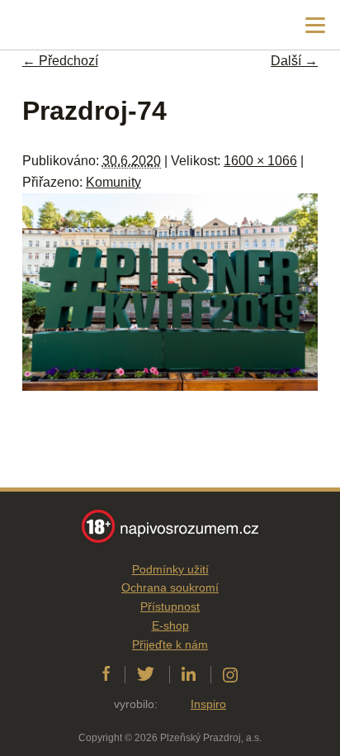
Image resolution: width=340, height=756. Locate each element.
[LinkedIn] (189, 674)
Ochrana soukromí (170, 587)
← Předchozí (60, 61)
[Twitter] (145, 674)
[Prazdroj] (82, 25)
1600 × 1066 (260, 161)
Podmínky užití (170, 569)
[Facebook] (106, 674)
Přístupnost (170, 606)
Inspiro (208, 704)
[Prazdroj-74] (170, 386)
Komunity (113, 182)
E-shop (170, 625)
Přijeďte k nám (170, 644)
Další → (294, 61)
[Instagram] (230, 674)
